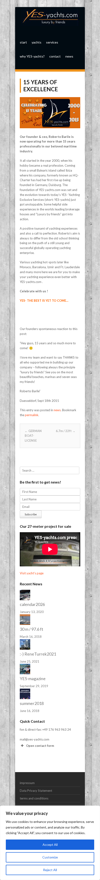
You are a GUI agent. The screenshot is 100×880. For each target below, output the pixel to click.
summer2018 (32, 703)
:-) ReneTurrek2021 (38, 653)
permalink (31, 415)
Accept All (50, 845)
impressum (27, 783)
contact (55, 56)
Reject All (50, 870)
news (69, 56)
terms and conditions (34, 798)
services (52, 42)
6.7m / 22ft (65, 431)
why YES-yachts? (32, 56)
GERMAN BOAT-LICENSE (33, 436)
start (23, 42)
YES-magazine (33, 678)
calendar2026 (32, 604)
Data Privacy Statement (36, 790)
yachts (36, 42)
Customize (50, 857)
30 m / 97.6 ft (31, 629)
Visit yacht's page (31, 573)
